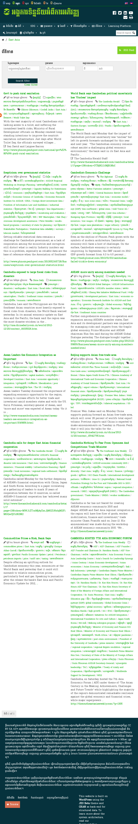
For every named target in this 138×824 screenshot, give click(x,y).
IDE (5, 114)
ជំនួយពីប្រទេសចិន (107, 383)
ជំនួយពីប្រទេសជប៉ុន (16, 292)
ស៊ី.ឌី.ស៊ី (8, 193)
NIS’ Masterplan (46, 217)
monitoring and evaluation (51, 213)
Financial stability (23, 467)
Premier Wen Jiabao (115, 395)
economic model (120, 197)
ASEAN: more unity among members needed (98, 272)
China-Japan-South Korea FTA (94, 375)
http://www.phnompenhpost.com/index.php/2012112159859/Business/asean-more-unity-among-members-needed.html (102, 344)
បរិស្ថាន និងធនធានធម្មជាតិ (32, 284)
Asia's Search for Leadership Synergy (114, 558)
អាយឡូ (81, 213)
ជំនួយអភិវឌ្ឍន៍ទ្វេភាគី (87, 106)
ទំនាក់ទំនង (22, 798)
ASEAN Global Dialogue (99, 284)
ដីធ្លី (110, 181)
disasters (8, 288)
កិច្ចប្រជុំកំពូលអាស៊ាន (19, 375)
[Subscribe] (125, 18)
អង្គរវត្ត (97, 185)
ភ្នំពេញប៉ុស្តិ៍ (37, 97)
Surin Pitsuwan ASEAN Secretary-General (93, 663)
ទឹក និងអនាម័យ (9, 110)
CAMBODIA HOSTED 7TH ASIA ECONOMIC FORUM (101, 538)
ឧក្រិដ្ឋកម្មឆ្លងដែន (95, 667)
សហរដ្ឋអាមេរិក (76, 229)
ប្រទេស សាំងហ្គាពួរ (113, 399)
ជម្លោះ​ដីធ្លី (100, 217)
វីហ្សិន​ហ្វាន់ (50, 114)
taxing (45, 558)
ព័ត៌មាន (98, 26)
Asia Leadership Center (82, 558)
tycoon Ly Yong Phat (123, 229)
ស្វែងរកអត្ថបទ (13, 63)
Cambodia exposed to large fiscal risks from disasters (31, 274)
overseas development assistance (20, 221)
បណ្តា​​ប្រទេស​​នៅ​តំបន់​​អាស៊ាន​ (28, 455)
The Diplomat (106, 177)
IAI (103, 611)
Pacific (108, 126)
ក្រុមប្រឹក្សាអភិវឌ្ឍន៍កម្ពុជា (33, 193)
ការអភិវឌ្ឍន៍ (115, 579)
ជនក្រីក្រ (87, 122)
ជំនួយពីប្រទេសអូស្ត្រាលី (120, 371)
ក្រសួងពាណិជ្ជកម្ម (108, 479)
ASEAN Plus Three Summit (94, 367)
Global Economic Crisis (116, 603)
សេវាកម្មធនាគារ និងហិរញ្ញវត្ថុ (81, 455)
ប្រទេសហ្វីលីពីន (9, 300)
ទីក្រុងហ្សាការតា (20, 209)
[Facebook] (114, 13)
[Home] (3, 40)
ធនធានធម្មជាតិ (87, 635)
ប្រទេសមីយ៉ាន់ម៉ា (10, 217)
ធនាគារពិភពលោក (77, 130)
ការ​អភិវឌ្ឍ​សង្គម (32, 106)
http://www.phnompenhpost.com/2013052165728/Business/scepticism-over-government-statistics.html (35, 263)
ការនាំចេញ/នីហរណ (95, 114)
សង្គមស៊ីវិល (50, 97)
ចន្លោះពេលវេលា (89, 63)
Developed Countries (14, 379)
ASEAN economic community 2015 (110, 463)
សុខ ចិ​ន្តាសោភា (59, 225)
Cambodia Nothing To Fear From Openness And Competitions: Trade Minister (100, 445)
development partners (96, 296)
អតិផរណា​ (56, 550)
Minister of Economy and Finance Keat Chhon (107, 631)
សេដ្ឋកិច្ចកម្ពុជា (55, 542)
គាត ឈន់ (82, 623)
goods (74, 475)
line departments (55, 209)
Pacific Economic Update (34, 554)
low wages (87, 221)
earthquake (20, 288)
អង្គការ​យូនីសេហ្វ (38, 114)
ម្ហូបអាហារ (87, 304)
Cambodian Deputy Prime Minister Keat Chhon (93, 575)
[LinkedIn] (125, 13)
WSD (99, 675)
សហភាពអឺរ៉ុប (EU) (95, 126)
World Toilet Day (21, 118)
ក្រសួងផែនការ (31, 213)
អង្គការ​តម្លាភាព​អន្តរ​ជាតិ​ (102, 229)
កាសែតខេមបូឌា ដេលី (78, 193)
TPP (78, 403)
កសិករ (105, 201)
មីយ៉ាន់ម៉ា (37, 4)
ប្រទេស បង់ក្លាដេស (77, 189)
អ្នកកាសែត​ (16, 554)
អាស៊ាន (85, 554)
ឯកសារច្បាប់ (11, 33)
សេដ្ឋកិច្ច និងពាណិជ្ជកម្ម (118, 110)
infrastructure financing (46, 467)
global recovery (94, 607)
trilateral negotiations (114, 403)
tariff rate (35, 558)
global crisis (104, 209)
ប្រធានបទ (48, 26)
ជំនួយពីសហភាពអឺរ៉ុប (78, 114)
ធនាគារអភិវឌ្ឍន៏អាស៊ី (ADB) (48, 185)
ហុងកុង (73, 213)
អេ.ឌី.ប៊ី (20, 181)
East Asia (14, 40)
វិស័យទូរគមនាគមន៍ (28, 233)
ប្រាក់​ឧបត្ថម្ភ (128, 471)
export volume (91, 387)
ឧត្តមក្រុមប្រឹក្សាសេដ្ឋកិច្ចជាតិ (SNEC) (103, 491)
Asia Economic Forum (120, 554)
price (26, 558)
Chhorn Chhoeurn (29, 110)
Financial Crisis (117, 201)
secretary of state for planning (37, 225)
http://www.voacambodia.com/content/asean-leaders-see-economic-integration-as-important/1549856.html (31, 419)
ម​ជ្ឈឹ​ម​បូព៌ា (121, 623)
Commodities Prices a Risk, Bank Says (27, 538)
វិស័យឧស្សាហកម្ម (96, 118)
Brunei (74, 375)
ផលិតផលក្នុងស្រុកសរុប (122, 607)
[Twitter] (120, 13)
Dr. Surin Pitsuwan (93, 595)
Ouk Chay (61, 217)
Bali (127, 567)
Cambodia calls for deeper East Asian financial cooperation (32, 445)
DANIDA (121, 467)
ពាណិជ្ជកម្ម (107, 122)
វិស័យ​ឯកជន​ (98, 487)
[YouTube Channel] (131, 13)
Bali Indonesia (78, 571)
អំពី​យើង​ (10, 798)
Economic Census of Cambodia (28, 197)
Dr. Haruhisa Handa (86, 583)
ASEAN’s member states (108, 288)
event (110, 471)
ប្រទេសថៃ (124, 225)
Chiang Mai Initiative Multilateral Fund (107, 292)
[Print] (131, 18)
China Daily (38, 280)
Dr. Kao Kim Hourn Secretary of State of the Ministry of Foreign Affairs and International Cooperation (101, 591)
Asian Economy (91, 567)
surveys (60, 229)
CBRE (91, 193)
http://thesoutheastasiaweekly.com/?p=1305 (97, 704)
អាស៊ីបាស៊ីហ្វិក (116, 367)
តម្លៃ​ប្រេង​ (117, 635)
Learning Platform (119, 26)
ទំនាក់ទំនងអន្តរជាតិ (112, 118)
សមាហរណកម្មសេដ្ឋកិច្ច (48, 463)
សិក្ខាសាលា (75, 499)
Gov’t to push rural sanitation (21, 93)
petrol (50, 554)
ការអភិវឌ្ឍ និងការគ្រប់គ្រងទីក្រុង (52, 106)
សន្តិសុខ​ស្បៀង (98, 304)
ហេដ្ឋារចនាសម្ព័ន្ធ (44, 102)
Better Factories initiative (99, 189)
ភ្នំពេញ (117, 221)
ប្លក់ (44, 33)
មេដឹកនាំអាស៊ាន (44, 371)
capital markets (36, 375)
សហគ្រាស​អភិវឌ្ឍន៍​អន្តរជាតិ (19, 114)
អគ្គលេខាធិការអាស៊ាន (86, 288)
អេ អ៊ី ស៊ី (130, 459)
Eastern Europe (78, 126)
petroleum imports (12, 558)
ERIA (27, 201)
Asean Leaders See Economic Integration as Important (30, 357)
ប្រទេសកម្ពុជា (26, 189)
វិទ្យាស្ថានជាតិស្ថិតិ (24, 217)
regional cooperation (82, 647)
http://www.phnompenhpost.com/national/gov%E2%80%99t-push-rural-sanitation (35, 152)
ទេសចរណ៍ (97, 122)
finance (118, 471)
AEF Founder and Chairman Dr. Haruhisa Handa (94, 550)
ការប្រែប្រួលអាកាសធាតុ (79, 579)
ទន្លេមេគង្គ (109, 221)
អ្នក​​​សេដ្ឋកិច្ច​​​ (48, 546)
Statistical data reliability (42, 229)
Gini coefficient (89, 209)
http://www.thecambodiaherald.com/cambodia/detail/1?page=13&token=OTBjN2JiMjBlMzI (102, 164)
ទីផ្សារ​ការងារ (115, 308)
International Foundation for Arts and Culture (93, 619)
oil (110, 635)
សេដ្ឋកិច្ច (74, 201)
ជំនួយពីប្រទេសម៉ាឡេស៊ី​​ (112, 391)
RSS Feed (128, 50)
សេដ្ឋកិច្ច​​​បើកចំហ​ (86, 487)
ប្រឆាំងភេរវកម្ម (95, 579)
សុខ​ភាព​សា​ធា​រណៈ (17, 106)
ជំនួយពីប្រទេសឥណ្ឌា (107, 387)
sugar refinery (112, 225)
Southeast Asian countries (40, 296)
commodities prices (13, 546)
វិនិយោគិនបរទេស (111, 114)
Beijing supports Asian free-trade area (93, 355)
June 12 (95, 479)
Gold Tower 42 (119, 209)
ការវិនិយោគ (125, 118)
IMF (88, 213)
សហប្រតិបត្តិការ (52, 375)
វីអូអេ (30, 363)
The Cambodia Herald (108, 102)
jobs (107, 308)
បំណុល (106, 579)
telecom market (11, 233)
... (55, 143)
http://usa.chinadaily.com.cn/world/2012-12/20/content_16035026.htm (28, 327)
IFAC (110, 611)
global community (94, 603)
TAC (85, 667)
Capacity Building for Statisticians (50, 189)
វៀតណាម (57, 4)
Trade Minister (92, 495)
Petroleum (60, 554)
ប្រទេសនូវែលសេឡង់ (88, 395)
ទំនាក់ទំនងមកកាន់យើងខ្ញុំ (65, 767)
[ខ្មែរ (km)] (131, 4)
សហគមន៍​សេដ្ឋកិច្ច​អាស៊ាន (34, 181)
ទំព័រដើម (9, 26)
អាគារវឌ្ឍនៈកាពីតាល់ (101, 233)
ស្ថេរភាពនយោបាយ (85, 639)
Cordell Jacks (47, 110)
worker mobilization (120, 495)
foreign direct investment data (47, 201)
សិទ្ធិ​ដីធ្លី (108, 217)
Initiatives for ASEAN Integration (111, 615)
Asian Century (79, 562)
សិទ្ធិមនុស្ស (127, 455)
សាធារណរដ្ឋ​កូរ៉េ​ (89, 651)
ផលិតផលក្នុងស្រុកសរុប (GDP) (91, 308)
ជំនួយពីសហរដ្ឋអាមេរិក (122, 126)
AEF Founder (123, 546)
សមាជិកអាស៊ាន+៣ (24, 459)
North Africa (101, 635)
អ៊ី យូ (81, 201)
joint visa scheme (116, 213)
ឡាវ (27, 4)
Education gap (77, 599)
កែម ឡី (31, 209)
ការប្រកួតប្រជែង (109, 467)
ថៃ (47, 4)
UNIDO (105, 495)
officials (74, 487)
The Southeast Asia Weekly (113, 451)
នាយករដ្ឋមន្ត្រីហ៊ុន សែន (23, 387)
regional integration (122, 487)
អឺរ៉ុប (88, 599)
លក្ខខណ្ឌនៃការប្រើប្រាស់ (57, 798)
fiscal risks (45, 288)
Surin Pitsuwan (126, 659)
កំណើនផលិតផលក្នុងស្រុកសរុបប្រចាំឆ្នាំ (116, 185)
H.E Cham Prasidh (97, 475)
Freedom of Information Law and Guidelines (26, 205)
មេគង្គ (8, 4)
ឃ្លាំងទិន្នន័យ (28, 33)
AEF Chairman (107, 546)
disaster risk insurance (15, 463)
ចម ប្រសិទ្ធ (86, 467)
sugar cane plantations (91, 225)
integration (9, 383)
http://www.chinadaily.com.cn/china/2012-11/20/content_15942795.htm (96, 434)
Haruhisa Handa (79, 611)
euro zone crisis (93, 201)
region (108, 487)
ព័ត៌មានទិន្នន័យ (80, 26)
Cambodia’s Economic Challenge (90, 173)
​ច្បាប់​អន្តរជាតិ (21, 383)
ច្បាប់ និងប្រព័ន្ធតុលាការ (38, 367)
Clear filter (31, 84)
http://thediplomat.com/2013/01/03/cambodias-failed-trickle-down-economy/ (99, 260)
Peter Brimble (46, 221)
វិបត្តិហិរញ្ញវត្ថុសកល (78, 607)
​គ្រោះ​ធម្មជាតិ (75, 635)
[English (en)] (126, 4)
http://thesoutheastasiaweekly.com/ (92, 531)
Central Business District (108, 193)
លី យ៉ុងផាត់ (99, 221)
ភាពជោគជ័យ (120, 459)
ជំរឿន (48, 177)
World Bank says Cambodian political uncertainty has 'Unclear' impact (101, 95)
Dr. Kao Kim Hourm (108, 583)
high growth (94, 611)
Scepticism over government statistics (27, 173)
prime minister (107, 643)
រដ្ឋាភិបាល (84, 118)
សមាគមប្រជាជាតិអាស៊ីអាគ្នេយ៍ (99, 371)
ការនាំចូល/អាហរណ (19, 367)
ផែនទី (62, 26)
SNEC (84, 491)
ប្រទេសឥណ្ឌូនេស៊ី (77, 615)
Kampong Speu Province (83, 217)
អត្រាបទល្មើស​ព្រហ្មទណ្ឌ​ (89, 197)
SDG (32, 26)
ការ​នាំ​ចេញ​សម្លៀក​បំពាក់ (86, 205)
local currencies (22, 471)
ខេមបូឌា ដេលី (39, 542)
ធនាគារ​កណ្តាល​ (40, 459)
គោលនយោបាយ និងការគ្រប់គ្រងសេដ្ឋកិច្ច (93, 110)
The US (37, 387)
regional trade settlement (44, 471)
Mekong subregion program (101, 623)
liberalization (45, 383)
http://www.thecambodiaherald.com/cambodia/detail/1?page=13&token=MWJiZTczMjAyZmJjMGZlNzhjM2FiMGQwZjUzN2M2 (35, 509)
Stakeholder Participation (16, 229)
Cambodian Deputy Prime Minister (115, 571)
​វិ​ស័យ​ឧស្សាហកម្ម (98, 213)
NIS (35, 217)
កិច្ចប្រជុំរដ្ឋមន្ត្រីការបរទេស (101, 599)
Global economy (114, 304)
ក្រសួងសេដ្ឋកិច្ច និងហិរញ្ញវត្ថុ (14, 213)
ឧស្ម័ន (48, 550)
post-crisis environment (105, 639)
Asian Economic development (103, 562)
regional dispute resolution (107, 647)
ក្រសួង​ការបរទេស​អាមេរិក (81, 233)
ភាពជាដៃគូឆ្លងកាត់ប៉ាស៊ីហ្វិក (92, 403)
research (75, 491)
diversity (75, 471)
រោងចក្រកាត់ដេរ (102, 205)
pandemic (126, 635)
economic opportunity (47, 379)
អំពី (19, 26)
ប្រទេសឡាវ (40, 209)
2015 (111, 459)
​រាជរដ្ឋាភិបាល (102, 651)
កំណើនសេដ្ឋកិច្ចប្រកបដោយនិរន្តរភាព (25, 475)
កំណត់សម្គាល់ (37, 798)
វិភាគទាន (14, 804)
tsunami (21, 300)
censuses (18, 193)
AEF (95, 546)
